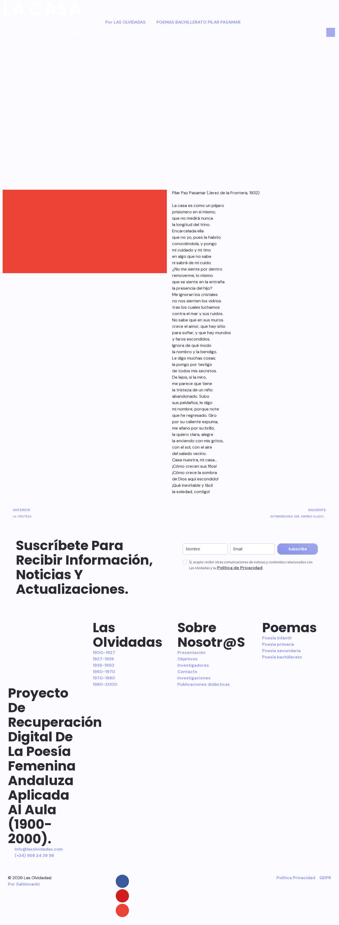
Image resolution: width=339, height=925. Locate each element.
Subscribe (297, 548)
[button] (85, 196)
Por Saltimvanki (24, 884)
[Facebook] (122, 881)
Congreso (125, 32)
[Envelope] (122, 910)
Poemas (281, 32)
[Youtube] (122, 895)
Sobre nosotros (88, 32)
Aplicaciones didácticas (210, 32)
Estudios (256, 32)
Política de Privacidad (239, 567)
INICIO (56, 32)
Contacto (308, 32)
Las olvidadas (159, 32)
